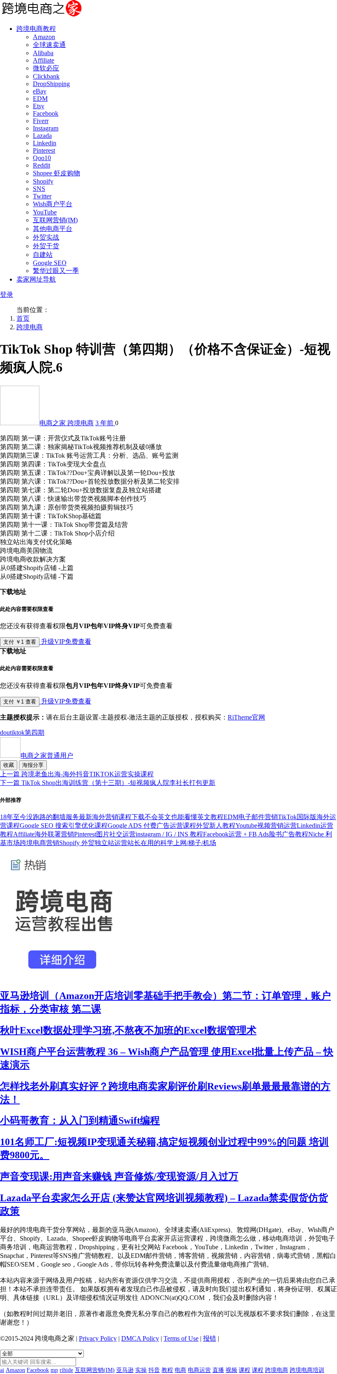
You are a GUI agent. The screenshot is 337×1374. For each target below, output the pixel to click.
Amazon (44, 36)
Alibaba (43, 52)
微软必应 (46, 68)
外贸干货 (46, 245)
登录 (6, 294)
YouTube (45, 212)
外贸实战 (46, 237)
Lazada (42, 135)
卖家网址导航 (36, 279)
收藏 (8, 765)
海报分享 (33, 765)
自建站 (43, 254)
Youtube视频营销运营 (266, 825)
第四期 (34, 732)
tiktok (17, 732)
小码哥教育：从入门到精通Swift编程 (80, 1120)
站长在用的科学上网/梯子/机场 (171, 842)
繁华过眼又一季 (56, 270)
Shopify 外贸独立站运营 (93, 842)
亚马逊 (125, 1370)
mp (54, 1370)
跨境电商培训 (307, 1370)
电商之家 (53, 422)
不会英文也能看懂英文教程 (184, 816)
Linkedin (44, 143)
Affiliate (43, 60)
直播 (218, 1370)
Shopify (43, 181)
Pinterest (44, 150)
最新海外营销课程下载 (112, 816)
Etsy (38, 105)
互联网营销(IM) (55, 220)
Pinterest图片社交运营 (105, 834)
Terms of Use (181, 1338)
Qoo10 (42, 157)
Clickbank (46, 76)
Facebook (45, 113)
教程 (167, 1370)
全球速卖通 (49, 44)
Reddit (41, 165)
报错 (209, 1338)
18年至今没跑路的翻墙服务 (39, 816)
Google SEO (50, 262)
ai (2, 1370)
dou (5, 732)
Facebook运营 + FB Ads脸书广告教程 (255, 834)
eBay (39, 91)
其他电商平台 (52, 228)
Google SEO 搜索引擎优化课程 (64, 825)
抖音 (154, 1370)
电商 (180, 1370)
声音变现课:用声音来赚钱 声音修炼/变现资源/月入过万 (119, 1176)
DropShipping (51, 83)
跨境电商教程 (36, 28)
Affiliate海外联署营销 (43, 834)
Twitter (42, 196)
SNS (39, 188)
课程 (244, 1370)
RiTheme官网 (246, 717)
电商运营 (199, 1370)
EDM (40, 98)
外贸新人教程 (215, 825)
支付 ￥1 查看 (19, 642)
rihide (66, 1370)
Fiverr (40, 120)
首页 (23, 318)
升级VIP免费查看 (65, 641)
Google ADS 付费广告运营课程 (152, 825)
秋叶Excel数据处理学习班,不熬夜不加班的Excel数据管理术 (128, 1030)
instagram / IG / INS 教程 (169, 834)
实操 (141, 1370)
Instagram (45, 128)
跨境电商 (29, 327)
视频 (231, 1370)
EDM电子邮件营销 (251, 816)
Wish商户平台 (52, 203)
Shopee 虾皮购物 (56, 173)
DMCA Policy (140, 1338)
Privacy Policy (98, 1338)
